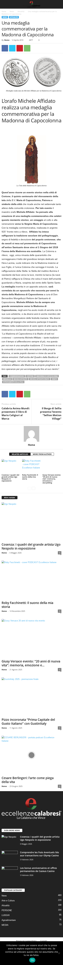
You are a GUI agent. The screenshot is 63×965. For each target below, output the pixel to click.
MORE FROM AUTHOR (42, 454)
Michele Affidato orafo (39, 379)
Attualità (21, 11)
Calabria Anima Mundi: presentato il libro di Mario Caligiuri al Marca (16, 413)
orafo (54, 379)
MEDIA (5, 925)
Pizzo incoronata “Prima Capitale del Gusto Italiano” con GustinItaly (28, 722)
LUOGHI (6, 915)
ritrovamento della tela (13, 382)
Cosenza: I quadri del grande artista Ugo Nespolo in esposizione (10, 478)
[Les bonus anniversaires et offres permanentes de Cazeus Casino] (10, 872)
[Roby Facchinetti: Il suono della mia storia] (31, 466)
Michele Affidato (20, 379)
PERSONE (7, 910)
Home (4, 11)
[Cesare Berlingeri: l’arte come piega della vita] (31, 755)
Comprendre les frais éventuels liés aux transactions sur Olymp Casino (39, 854)
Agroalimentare (9, 920)
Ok (32, 960)
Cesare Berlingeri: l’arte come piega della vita (28, 780)
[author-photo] (31, 434)
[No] (59, 953)
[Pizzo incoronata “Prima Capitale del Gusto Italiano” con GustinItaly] (31, 696)
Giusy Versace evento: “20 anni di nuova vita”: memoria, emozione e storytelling (51, 479)
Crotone (30, 376)
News (12, 11)
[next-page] (33, 488)
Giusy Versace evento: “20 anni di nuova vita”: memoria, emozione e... (31, 663)
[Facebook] (5, 48)
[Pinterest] (19, 48)
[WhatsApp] (27, 48)
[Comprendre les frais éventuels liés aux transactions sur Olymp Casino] (10, 857)
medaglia (7, 379)
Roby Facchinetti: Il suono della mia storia (30, 477)
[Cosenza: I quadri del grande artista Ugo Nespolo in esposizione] (11, 466)
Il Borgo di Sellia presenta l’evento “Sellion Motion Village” (50, 413)
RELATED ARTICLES (20, 454)
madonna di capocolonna (47, 376)
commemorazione (17, 376)
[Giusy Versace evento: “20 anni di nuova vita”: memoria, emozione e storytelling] (51, 466)
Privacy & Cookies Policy (26, 941)
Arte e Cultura (8, 900)
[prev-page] (29, 488)
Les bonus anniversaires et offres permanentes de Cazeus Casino (38, 869)
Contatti (43, 941)
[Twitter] (12, 48)
